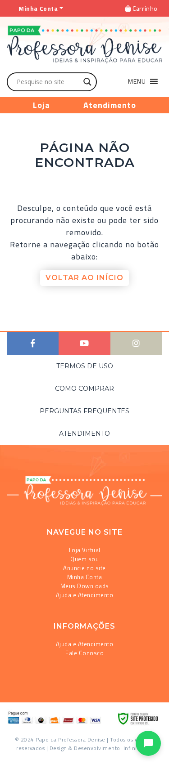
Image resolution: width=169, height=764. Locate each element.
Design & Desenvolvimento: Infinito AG (100, 748)
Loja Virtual (84, 549)
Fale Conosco (84, 652)
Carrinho (144, 8)
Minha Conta (84, 576)
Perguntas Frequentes (84, 411)
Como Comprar (84, 388)
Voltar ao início (84, 277)
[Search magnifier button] (87, 82)
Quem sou (84, 558)
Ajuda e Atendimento (85, 594)
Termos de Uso (84, 366)
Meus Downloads (84, 585)
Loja (41, 105)
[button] (137, 81)
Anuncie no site (84, 567)
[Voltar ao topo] (19, 753)
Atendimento (109, 105)
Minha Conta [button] (38, 8)
